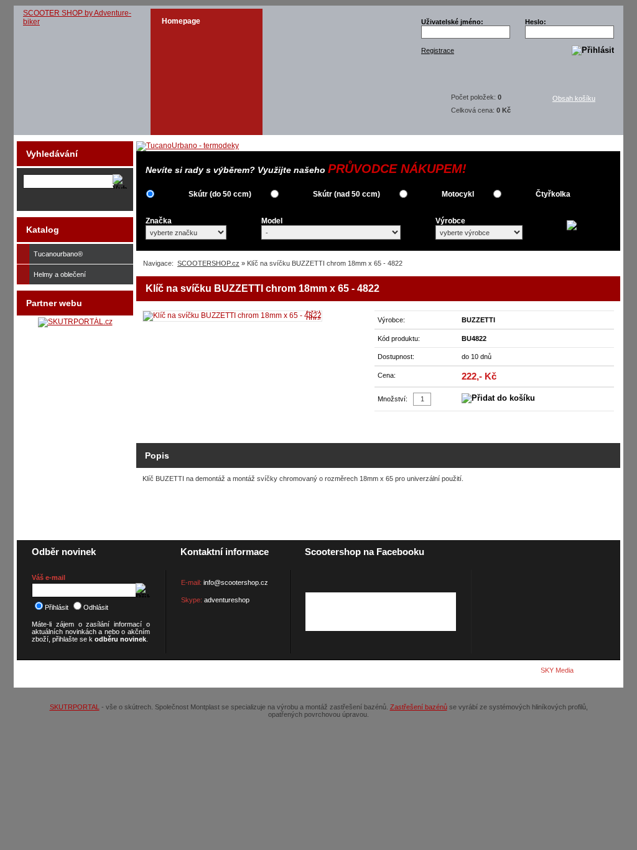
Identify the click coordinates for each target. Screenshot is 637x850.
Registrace (437, 50)
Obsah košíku (573, 98)
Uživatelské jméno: (452, 22)
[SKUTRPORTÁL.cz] (75, 321)
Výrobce (450, 221)
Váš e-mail (48, 577)
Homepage (181, 21)
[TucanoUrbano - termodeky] (187, 145)
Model (271, 221)
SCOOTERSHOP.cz (208, 263)
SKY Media (557, 670)
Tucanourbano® (58, 254)
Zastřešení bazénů (418, 707)
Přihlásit (56, 607)
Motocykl (458, 194)
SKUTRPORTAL (75, 707)
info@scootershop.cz (235, 582)
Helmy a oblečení (60, 274)
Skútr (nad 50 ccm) (346, 194)
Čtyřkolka (553, 194)
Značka (159, 221)
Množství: (392, 399)
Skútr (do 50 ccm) (219, 194)
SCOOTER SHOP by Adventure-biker (77, 17)
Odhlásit (95, 607)
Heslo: (535, 22)
